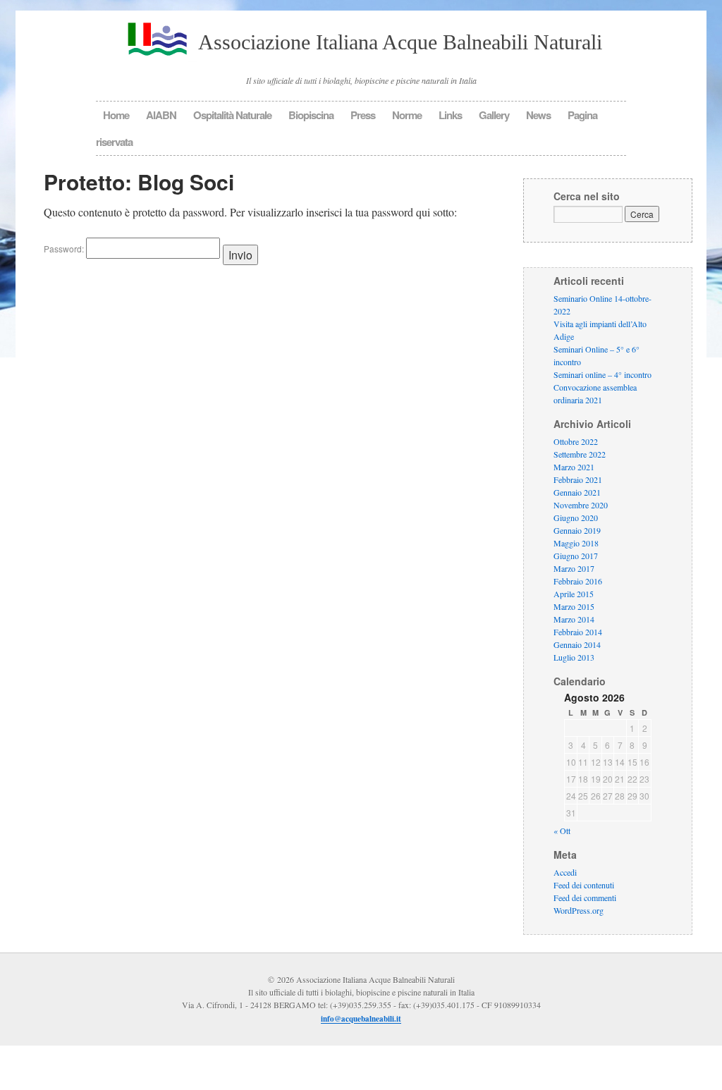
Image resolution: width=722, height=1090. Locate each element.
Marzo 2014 (573, 619)
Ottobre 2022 (575, 441)
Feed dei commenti (584, 898)
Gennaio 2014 (577, 644)
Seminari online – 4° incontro (602, 374)
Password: (65, 249)
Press (362, 115)
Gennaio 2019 (577, 530)
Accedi (565, 872)
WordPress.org (578, 911)
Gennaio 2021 (577, 492)
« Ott (561, 831)
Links (450, 115)
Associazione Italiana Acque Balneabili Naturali (400, 42)
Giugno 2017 (575, 555)
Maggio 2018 (576, 543)
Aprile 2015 (573, 593)
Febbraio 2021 (577, 479)
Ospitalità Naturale (232, 115)
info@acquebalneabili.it (361, 1019)
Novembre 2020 (580, 504)
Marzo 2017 (573, 568)
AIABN (161, 115)
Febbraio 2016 (577, 581)
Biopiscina (311, 115)
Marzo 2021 (573, 466)
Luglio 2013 (573, 657)
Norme (407, 115)
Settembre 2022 (579, 454)
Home (116, 115)
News (538, 115)
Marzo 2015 (573, 606)
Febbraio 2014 (577, 631)
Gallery (494, 115)
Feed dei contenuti (583, 885)
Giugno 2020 (575, 517)
